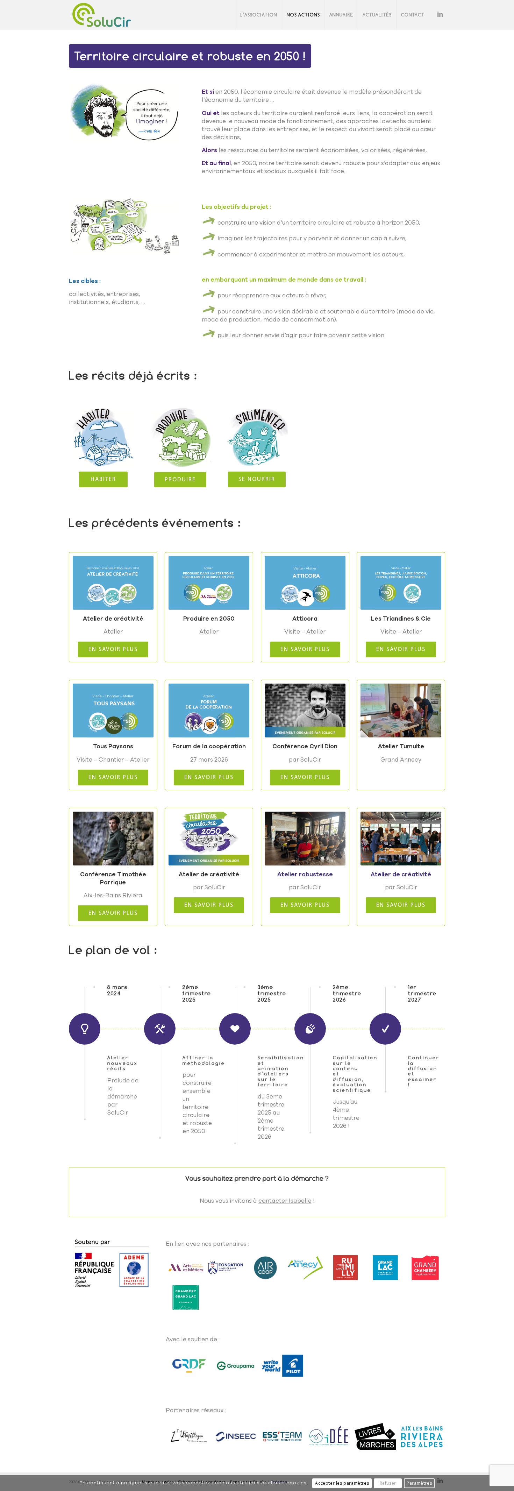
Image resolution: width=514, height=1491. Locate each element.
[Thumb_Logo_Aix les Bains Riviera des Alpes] (422, 1436)
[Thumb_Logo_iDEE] (329, 1436)
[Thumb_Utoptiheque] (189, 1436)
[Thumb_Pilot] (282, 1366)
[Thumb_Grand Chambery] (425, 1267)
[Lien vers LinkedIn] (440, 14)
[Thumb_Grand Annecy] (305, 1267)
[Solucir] (102, 15)
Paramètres (419, 1483)
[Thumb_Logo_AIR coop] (265, 1267)
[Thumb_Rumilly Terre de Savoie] (345, 1267)
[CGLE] (186, 1297)
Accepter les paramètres (342, 1483)
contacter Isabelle (285, 1201)
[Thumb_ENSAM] (186, 1267)
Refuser (388, 1483)
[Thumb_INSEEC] (235, 1436)
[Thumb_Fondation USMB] (225, 1267)
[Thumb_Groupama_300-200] (235, 1366)
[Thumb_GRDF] (189, 1366)
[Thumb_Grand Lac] (385, 1267)
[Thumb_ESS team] (282, 1436)
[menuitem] (258, 15)
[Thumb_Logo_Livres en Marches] (375, 1436)
